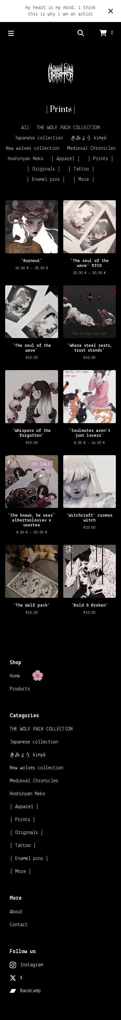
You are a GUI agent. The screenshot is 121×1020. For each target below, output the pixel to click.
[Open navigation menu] (11, 33)
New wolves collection (32, 148)
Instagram (31, 965)
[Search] (80, 33)
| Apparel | (65, 158)
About (16, 912)
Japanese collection (39, 138)
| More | (84, 179)
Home (15, 676)
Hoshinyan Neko (25, 158)
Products (20, 689)
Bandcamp (30, 990)
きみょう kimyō (88, 138)
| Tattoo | (81, 169)
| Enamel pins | (45, 179)
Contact (19, 924)
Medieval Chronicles (91, 148)
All (25, 127)
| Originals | (43, 169)
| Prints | (101, 158)
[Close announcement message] (111, 11)
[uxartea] (60, 74)
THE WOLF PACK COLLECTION (68, 127)
